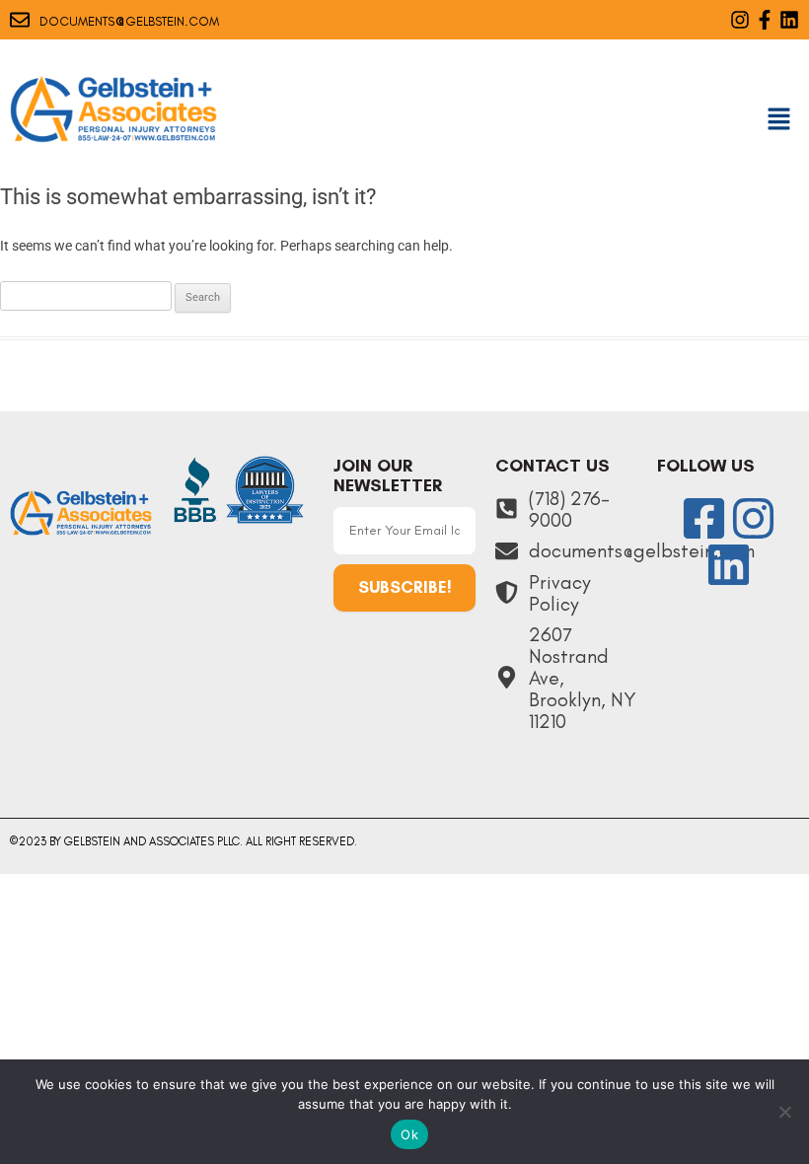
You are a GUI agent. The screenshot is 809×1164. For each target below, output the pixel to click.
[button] (779, 120)
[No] (784, 1112)
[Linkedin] (789, 20)
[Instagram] (740, 20)
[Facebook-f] (764, 20)
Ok (409, 1134)
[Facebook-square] (704, 518)
